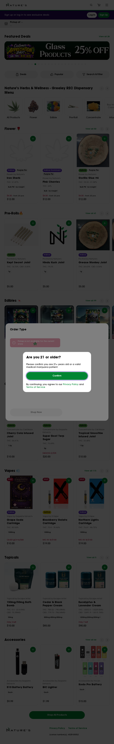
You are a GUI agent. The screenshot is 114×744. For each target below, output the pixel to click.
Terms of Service (35, 387)
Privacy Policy (70, 384)
